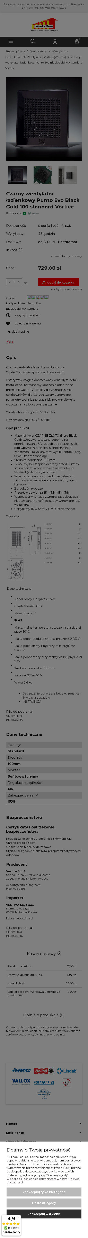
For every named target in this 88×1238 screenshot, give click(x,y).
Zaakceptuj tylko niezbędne (44, 1192)
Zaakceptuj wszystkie (44, 1214)
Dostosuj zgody (44, 1203)
